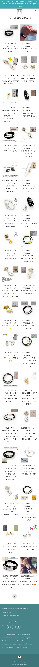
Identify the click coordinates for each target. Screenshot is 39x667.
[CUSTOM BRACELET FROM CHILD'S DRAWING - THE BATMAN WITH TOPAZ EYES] (10, 204)
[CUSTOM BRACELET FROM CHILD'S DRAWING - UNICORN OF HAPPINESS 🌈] (28, 565)
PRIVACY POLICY (7, 612)
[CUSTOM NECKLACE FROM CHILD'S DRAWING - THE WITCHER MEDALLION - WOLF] (28, 417)
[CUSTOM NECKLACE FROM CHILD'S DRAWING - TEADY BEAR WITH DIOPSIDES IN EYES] (10, 492)
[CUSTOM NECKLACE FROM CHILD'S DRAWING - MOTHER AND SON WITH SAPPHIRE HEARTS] (10, 274)
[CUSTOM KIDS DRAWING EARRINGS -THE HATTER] (28, 64)
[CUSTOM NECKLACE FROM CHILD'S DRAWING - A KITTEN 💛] (10, 309)
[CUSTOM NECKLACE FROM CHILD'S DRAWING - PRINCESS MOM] (10, 239)
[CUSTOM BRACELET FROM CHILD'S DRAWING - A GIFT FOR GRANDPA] (28, 96)
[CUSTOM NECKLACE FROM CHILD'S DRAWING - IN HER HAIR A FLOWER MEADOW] (28, 134)
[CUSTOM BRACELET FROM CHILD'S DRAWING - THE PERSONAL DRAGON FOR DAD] (28, 204)
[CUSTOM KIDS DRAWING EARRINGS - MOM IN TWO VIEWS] (10, 533)
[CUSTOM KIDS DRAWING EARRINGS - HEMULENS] (28, 533)
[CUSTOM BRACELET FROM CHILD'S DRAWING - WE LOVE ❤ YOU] (10, 32)
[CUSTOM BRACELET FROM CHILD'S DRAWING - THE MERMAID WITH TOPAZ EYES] (28, 169)
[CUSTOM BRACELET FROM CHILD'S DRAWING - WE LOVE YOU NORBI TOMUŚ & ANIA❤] (10, 565)
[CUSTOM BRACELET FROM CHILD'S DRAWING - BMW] (10, 134)
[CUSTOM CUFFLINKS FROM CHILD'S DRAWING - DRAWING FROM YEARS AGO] (10, 169)
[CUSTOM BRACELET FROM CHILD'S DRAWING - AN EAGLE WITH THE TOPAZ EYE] (10, 379)
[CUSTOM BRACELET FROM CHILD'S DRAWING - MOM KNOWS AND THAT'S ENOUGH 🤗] (28, 239)
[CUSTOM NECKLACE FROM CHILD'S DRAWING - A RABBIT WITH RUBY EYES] (10, 64)
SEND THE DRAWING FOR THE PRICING (15, 609)
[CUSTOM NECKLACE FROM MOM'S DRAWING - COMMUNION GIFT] (28, 454)
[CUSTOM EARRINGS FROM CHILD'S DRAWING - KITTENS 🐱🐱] (10, 341)
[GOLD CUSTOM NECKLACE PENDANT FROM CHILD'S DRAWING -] (28, 379)
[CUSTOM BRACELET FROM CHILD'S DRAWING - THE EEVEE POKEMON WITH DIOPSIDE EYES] (28, 341)
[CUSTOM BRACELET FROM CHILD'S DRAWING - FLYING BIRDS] (28, 309)
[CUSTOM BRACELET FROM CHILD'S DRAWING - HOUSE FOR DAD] (28, 32)
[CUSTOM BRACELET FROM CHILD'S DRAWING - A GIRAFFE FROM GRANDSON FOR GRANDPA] (10, 454)
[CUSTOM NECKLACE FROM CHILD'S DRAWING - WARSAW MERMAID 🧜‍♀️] (28, 274)
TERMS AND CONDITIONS (10, 615)
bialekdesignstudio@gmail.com (12, 622)
